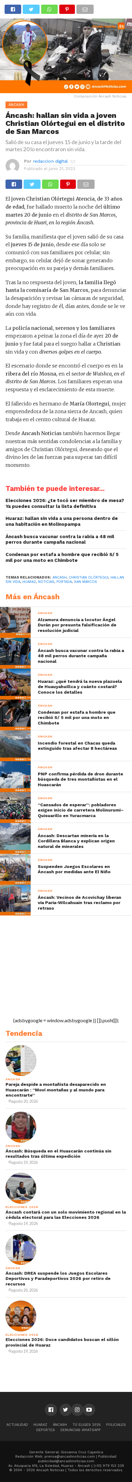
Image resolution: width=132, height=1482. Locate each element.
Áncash (60, 1425)
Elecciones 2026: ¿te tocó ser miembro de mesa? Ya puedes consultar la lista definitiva (65, 503)
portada (64, 582)
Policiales (116, 1425)
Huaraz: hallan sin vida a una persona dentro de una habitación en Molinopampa (62, 521)
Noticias (46, 582)
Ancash (59, 577)
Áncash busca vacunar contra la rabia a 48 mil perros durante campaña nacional (60, 539)
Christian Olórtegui (88, 577)
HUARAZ (29, 582)
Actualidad (17, 1425)
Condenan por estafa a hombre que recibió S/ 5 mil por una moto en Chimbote (62, 557)
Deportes (45, 1430)
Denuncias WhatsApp (80, 1430)
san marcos (85, 582)
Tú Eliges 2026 (86, 1425)
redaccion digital (50, 161)
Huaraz (40, 1425)
